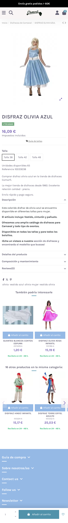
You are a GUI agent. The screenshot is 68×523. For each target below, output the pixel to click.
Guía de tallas (35, 141)
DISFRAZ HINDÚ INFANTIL (18, 413)
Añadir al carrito (41, 514)
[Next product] (65, 22)
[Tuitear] (7, 279)
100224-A (18, 418)
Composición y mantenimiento (20, 261)
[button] (3, 403)
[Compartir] (3, 279)
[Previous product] (63, 22)
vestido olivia (47, 284)
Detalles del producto (14, 254)
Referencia (8, 169)
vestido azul (17, 284)
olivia (5, 284)
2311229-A (18, 346)
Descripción (9, 199)
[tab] (34, 199)
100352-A (50, 418)
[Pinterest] (11, 279)
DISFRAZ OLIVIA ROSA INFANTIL (50, 342)
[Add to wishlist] (63, 514)
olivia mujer (32, 284)
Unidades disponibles (14, 165)
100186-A (50, 346)
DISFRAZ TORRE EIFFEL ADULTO (50, 414)
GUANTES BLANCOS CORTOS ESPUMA (18, 342)
